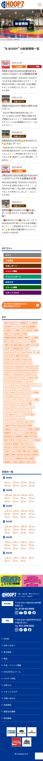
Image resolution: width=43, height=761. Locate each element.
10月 (23, 494)
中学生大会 (21, 425)
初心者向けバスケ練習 (11, 330)
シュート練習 (33, 400)
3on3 (26, 348)
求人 (12, 458)
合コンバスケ (18, 433)
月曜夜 (13, 455)
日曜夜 (35, 451)
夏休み (6, 440)
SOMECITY (8, 374)
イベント (7, 385)
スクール (7, 403)
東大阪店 (27, 455)
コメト (27, 389)
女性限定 (15, 444)
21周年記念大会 (17, 348)
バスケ (16, 411)
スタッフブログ (12, 292)
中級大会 (29, 330)
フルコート (17, 414)
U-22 (21, 378)
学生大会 (7, 447)
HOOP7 (17, 363)
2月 (22, 485)
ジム (15, 396)
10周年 (27, 345)
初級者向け (8, 433)
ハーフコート (29, 407)
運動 (26, 337)
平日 (22, 330)
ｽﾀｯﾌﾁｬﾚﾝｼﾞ (16, 403)
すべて (8, 255)
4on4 (24, 352)
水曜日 (6, 345)
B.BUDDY (25, 356)
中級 (5, 323)
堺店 (35, 436)
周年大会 (33, 433)
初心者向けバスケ (10, 326)
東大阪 (20, 455)
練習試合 (22, 462)
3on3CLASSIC (9, 352)
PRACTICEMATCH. (31, 370)
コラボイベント (23, 392)
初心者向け (17, 334)
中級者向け (8, 429)
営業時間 (18, 436)
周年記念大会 (8, 436)
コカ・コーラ (18, 389)
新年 (29, 451)
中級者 (29, 425)
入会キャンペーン (20, 429)
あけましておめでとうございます (21, 381)
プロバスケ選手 (29, 414)
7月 (14, 482)
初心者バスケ (13, 323)
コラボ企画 (34, 392)
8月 (6, 482)
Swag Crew (18, 374)
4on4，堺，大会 (33, 352)
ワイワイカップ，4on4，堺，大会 (15, 422)
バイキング (8, 411)
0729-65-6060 (26, 608)
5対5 (12, 356)
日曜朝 (6, 455)
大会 (19, 440)
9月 (30, 494)
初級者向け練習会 (10, 337)
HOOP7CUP (8, 367)
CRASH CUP (26, 359)
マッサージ (8, 418)
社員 (25, 458)
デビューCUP (8, 407)
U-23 (6, 381)
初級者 (37, 429)
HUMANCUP (19, 367)
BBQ (18, 359)
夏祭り (13, 440)
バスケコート (19, 341)
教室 (24, 451)
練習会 (20, 337)
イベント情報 (11, 271)
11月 (15, 494)
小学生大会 (31, 447)
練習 (15, 462)
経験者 (31, 458)
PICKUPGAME (17, 370)
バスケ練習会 (30, 341)
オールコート (16, 385)
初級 (36, 330)
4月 (6, 485)
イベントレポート (13, 276)
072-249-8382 (26, 625)
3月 (14, 485)
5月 (30, 482)
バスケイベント (26, 411)
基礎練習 (32, 326)
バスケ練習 (34, 337)
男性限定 (19, 458)
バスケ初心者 (22, 326)
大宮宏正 (37, 440)
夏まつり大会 (8, 341)
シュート (24, 400)
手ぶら (13, 451)
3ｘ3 (18, 352)
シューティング (24, 396)
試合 (33, 462)
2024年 (6, 348)
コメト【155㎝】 (10, 392)
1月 (30, 485)
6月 (22, 482)
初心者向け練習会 (17, 345)
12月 (7, 494)
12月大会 (35, 345)
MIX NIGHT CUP (32, 367)
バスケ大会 (8, 414)
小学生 (23, 447)
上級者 (6, 425)
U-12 (34, 374)
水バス (6, 458)
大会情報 (9, 260)
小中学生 (15, 447)
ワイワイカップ (19, 418)
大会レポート (11, 265)
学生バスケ (29, 444)
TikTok (27, 374)
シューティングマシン (11, 400)
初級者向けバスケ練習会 (29, 323)
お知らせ (9, 282)
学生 (22, 444)
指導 (19, 451)
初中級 (30, 429)
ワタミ (31, 422)
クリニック (8, 389)
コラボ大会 (8, 396)
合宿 (26, 433)
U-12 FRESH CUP (10, 378)
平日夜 (6, 451)
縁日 (28, 462)
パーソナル (19, 407)
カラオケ (26, 385)
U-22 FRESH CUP (31, 378)
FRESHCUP (8, 363)
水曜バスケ (8, 334)
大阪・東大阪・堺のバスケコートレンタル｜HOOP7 (28, 595)
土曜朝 (26, 436)
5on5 (6, 356)
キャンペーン (36, 385)
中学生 (13, 425)
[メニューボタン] (39, 4)
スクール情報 (11, 287)
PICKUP (7, 370)
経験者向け (8, 462)
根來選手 (35, 455)
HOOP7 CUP (27, 363)
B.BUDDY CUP (9, 359)
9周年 (18, 356)
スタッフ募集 (27, 403)
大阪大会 (7, 444)
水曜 (25, 334)
